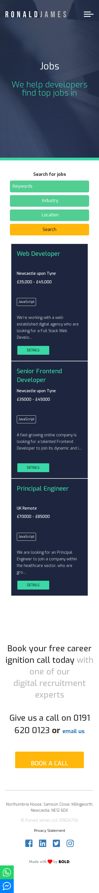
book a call (49, 763)
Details (33, 350)
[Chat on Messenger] (7, 886)
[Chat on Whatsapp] (7, 872)
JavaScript (26, 302)
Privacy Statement (49, 830)
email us (73, 731)
